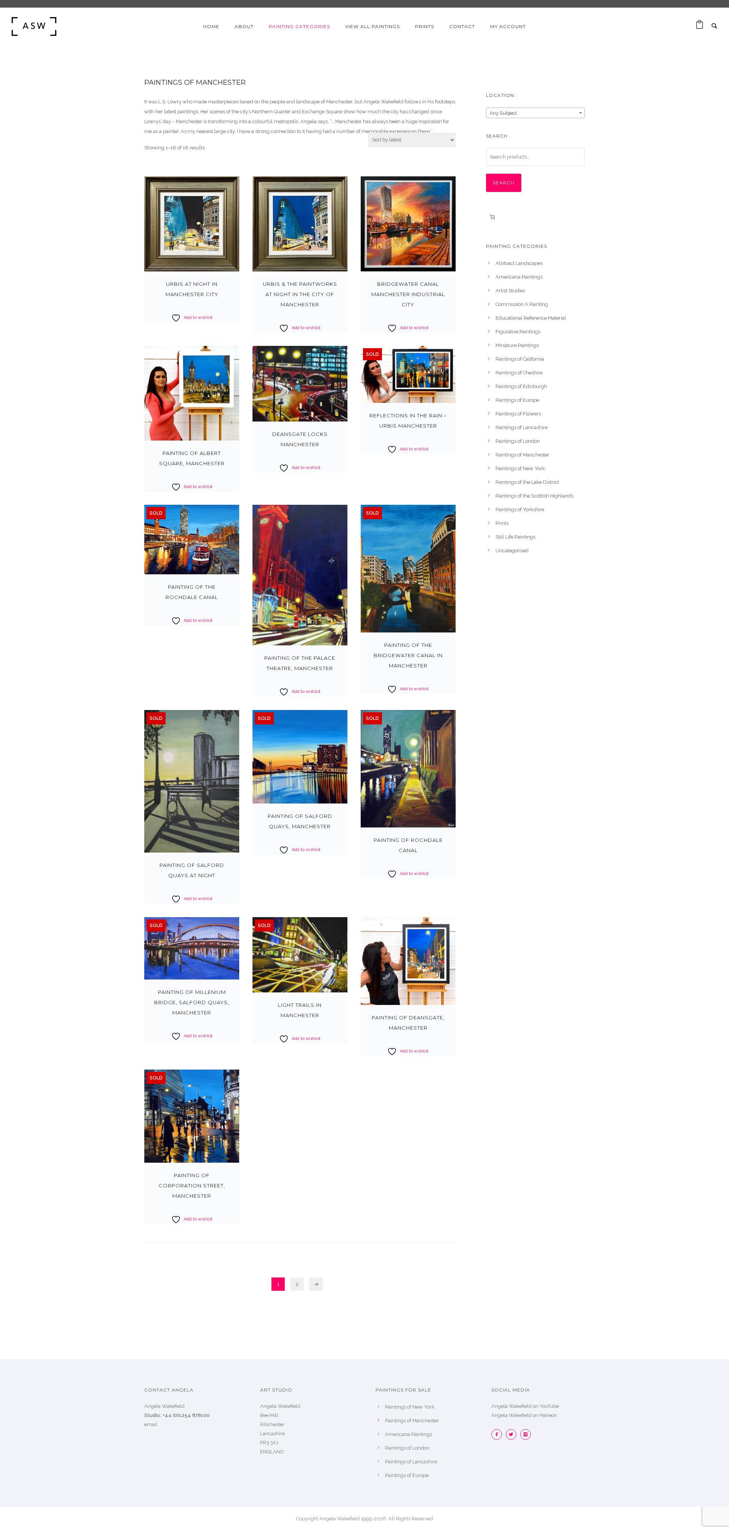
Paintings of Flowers (518, 414)
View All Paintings (372, 26)
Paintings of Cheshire (519, 373)
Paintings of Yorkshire (519, 509)
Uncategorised (512, 550)
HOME (211, 26)
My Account (508, 26)
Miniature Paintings (517, 345)
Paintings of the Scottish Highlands (534, 496)
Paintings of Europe (517, 400)
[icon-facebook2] (498, 1434)
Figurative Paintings (517, 331)
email (150, 1424)
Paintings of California (519, 359)
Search (503, 182)
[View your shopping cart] (699, 26)
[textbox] (535, 113)
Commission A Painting (521, 304)
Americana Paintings (519, 277)
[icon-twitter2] (513, 1434)
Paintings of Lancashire (521, 427)
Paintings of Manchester (522, 455)
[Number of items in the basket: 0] (492, 217)
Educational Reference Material (530, 318)
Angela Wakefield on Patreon (524, 1415)
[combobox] (535, 113)
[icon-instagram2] (525, 1434)
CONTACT (462, 26)
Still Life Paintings (515, 537)
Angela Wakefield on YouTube (525, 1406)
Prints (501, 523)
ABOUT (244, 26)
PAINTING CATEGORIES (299, 26)
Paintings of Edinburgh (521, 386)
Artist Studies (510, 290)
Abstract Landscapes (519, 263)
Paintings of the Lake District (527, 482)
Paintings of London (517, 441)
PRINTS (424, 26)
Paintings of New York (520, 468)
